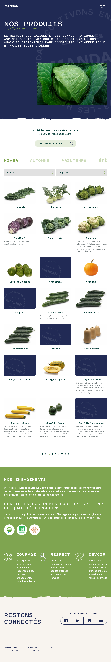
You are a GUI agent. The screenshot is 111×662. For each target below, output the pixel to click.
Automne (39, 161)
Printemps (74, 161)
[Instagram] (89, 620)
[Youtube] (101, 620)
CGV (51, 648)
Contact (7, 648)
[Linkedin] (77, 620)
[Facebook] (66, 620)
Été (103, 161)
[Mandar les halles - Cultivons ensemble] (11, 6)
